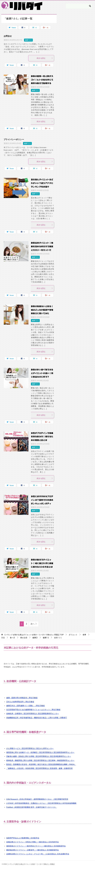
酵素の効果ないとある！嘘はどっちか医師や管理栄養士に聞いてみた (42, 309)
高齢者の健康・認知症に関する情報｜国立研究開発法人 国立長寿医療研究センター (38, 756)
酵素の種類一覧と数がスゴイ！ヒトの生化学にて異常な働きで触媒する (42, 79)
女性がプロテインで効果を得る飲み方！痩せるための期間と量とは (42, 436)
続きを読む (41, 58)
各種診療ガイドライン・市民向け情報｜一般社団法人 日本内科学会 (32, 842)
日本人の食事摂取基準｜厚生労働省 (20, 702)
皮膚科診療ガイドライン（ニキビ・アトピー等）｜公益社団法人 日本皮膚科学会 (37, 854)
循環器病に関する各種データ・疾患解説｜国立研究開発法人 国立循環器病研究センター (40, 752)
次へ (33, 624)
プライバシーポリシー (14, 139)
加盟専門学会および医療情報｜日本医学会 (22, 838)
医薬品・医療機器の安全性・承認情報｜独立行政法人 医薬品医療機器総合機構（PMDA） (41, 764)
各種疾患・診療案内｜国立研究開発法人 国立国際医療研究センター (32, 714)
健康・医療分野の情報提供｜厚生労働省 (21, 698)
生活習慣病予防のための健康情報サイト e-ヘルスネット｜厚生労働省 (33, 710)
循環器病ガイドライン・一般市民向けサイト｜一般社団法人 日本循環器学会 (36, 846)
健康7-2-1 (28, 40)
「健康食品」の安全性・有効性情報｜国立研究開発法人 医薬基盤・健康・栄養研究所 (39, 768)
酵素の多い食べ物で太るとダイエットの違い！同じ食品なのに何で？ (42, 373)
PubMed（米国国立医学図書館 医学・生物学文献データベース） (31, 807)
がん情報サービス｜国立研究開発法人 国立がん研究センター (30, 748)
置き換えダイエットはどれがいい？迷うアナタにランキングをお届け (42, 183)
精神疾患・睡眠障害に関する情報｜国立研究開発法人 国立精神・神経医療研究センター (40, 760)
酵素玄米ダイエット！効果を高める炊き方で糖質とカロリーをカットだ (42, 246)
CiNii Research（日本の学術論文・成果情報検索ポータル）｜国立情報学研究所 (37, 799)
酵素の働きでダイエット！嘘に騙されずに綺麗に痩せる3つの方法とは (42, 563)
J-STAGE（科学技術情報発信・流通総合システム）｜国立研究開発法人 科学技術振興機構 (41, 803)
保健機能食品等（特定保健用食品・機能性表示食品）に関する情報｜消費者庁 (36, 718)
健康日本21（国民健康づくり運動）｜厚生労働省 (25, 706)
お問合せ (8, 36)
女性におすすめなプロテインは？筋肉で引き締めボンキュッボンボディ (42, 500)
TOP (34, 635)
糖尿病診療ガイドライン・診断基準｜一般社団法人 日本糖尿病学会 (32, 850)
